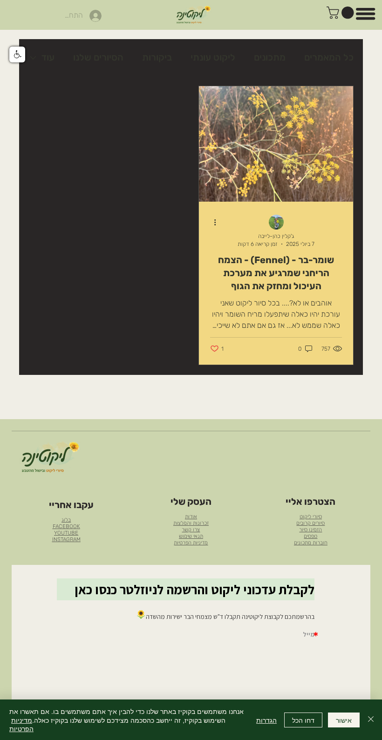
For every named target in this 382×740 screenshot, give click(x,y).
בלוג (66, 519)
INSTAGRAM (66, 539)
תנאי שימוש (191, 536)
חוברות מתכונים (310, 542)
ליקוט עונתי (213, 57)
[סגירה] (370, 720)
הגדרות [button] (266, 720)
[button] (342, 13)
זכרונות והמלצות (191, 523)
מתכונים (270, 57)
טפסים (310, 536)
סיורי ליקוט (311, 516)
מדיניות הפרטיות (191, 542)
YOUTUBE (66, 533)
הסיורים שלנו (98, 57)
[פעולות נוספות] (211, 222)
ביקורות (157, 57)
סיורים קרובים (310, 523)
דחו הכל (303, 720)
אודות (191, 516)
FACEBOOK (66, 526)
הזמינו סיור (310, 529)
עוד (48, 57)
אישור (344, 720)
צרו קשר (191, 529)
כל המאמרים (329, 57)
